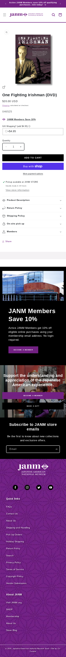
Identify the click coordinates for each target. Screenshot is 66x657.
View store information (17, 190)
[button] (53, 14)
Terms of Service (15, 569)
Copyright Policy (14, 576)
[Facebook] (15, 488)
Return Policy (13, 548)
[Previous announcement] (5, 3)
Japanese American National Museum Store (31, 648)
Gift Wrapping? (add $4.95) (15, 126)
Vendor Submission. (16, 583)
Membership (12, 616)
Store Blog (11, 630)
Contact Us (12, 513)
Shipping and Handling (18, 527)
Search (10, 555)
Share (8, 241)
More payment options (33, 174)
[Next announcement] (60, 3)
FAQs (9, 506)
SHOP (9, 609)
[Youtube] (50, 488)
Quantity (6, 140)
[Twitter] (38, 488)
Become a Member (33, 395)
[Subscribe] (56, 449)
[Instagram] (27, 488)
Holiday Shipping (15, 541)
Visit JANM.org (14, 602)
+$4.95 (12, 131)
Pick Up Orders (14, 534)
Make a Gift (33, 406)
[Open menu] (4, 14)
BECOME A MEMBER (23, 350)
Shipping (6, 105)
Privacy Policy (13, 562)
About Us (11, 520)
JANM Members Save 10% (21, 119)
